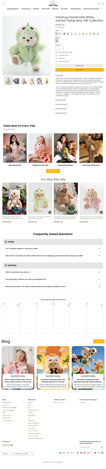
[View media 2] (16, 80)
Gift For (4, 412)
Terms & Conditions (33, 430)
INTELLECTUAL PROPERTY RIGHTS (35, 438)
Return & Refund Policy (33, 423)
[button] (3, 3)
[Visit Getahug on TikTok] (9, 446)
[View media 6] (47, 80)
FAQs (29, 405)
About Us (30, 402)
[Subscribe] (102, 447)
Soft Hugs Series (6, 418)
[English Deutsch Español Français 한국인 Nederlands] (7, 453)
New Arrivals (5, 405)
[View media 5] (39, 80)
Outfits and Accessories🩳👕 (9, 407)
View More (99, 341)
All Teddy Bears (53, 171)
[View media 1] (8, 80)
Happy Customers (6, 415)
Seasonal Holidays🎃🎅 (8, 410)
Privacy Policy (31, 428)
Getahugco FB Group (33, 410)
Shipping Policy (32, 415)
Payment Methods (32, 425)
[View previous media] (3, 81)
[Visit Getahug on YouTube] (12, 446)
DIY (29, 418)
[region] (26, 80)
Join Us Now (83, 402)
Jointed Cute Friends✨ (8, 420)
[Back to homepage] (53, 3)
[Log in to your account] (99, 3)
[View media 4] (31, 80)
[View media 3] (24, 80)
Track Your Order (58, 402)
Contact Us (31, 412)
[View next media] (49, 81)
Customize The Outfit (33, 436)
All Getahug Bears (6, 402)
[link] (13, 9)
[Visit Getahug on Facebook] (3, 446)
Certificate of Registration (34, 433)
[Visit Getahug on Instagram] (6, 446)
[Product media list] (26, 46)
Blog (29, 407)
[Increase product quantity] (62, 48)
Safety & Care (31, 420)
